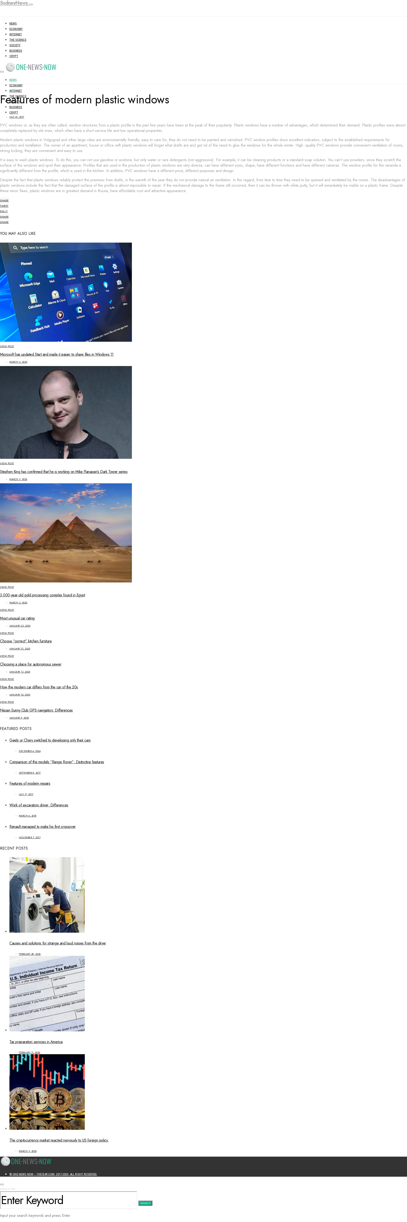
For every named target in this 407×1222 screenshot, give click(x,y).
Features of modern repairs (29, 783)
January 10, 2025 (19, 694)
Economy (16, 29)
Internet (15, 34)
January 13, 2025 (19, 672)
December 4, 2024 (30, 751)
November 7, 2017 (30, 837)
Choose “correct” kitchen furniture (26, 641)
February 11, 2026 (29, 1052)
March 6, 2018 (28, 815)
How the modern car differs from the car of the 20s (39, 687)
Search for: (8, 1189)
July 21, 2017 (16, 117)
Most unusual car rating (17, 618)
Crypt (13, 56)
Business (15, 50)
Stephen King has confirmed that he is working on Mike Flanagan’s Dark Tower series (63, 471)
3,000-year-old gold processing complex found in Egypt (42, 595)
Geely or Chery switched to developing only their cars (50, 740)
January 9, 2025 (19, 718)
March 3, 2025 (18, 362)
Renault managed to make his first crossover (42, 826)
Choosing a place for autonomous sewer (30, 664)
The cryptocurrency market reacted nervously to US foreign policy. (59, 1140)
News (13, 23)
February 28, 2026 (30, 954)
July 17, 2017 (26, 794)
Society (14, 45)
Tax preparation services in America (36, 1042)
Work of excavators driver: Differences (38, 805)
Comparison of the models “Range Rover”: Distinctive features (56, 762)
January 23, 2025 (19, 626)
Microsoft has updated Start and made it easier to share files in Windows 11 (57, 354)
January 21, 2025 (19, 648)
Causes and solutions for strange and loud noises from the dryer (57, 943)
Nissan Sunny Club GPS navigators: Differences (36, 710)
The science (17, 40)
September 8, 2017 (30, 773)
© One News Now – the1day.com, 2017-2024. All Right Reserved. (53, 1174)
